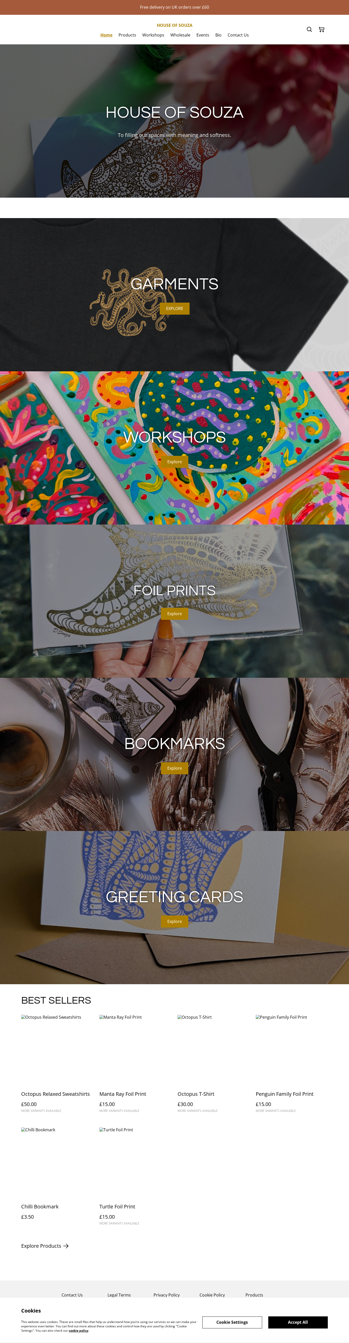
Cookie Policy (212, 1295)
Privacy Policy (167, 1295)
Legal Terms (119, 1295)
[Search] (309, 29)
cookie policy (78, 1330)
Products (254, 1295)
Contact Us (72, 1295)
